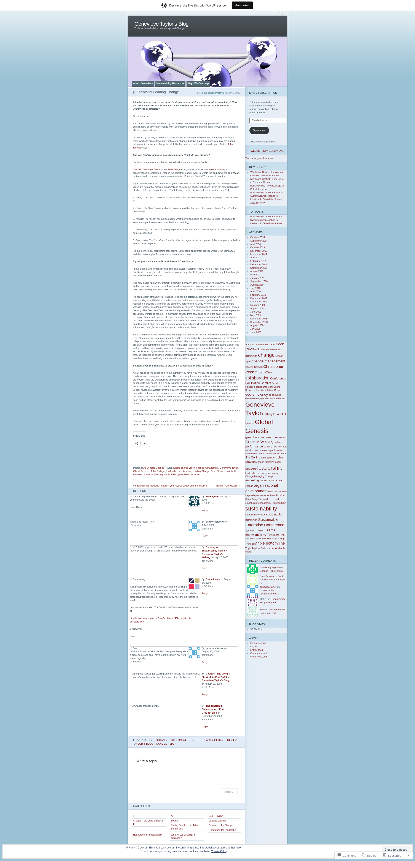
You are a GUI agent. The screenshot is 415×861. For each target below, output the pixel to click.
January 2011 (257, 278)
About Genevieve (143, 83)
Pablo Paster (275, 491)
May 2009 (255, 315)
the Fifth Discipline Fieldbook (179, 474)
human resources (267, 453)
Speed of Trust (269, 499)
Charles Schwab (254, 367)
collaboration (257, 378)
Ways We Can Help (198, 83)
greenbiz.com (254, 437)
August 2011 (256, 271)
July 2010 (255, 288)
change (266, 355)
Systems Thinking (153, 474)
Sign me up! (259, 130)
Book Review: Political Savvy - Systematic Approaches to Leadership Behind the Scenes (266, 219)
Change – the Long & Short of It (148, 822)
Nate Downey (267, 576)
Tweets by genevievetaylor (259, 158)
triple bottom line (270, 543)
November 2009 (258, 301)
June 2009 (255, 311)
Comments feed (258, 653)
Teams (270, 530)
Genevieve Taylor (229, 467)
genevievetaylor (268, 587)
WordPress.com (258, 656)
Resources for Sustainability (148, 834)
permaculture (262, 495)
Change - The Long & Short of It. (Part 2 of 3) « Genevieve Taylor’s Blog (216, 677)
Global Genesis (141, 471)
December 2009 (258, 298)
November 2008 (258, 318)
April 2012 (255, 257)
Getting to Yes (271, 414)
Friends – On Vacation (226, 485)
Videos (264, 548)
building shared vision (183, 467)
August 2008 (256, 325)
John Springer (158, 471)
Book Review (216, 816)
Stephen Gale (279, 503)
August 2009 (256, 308)
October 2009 (257, 305)
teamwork (252, 534)
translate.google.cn (270, 567)
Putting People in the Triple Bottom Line (185, 827)
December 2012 (258, 251)
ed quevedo (275, 394)
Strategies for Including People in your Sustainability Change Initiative (171, 485)
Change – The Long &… (272, 571)
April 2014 (255, 244)
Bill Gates (270, 344)
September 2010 (259, 281)
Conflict (266, 383)
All (144, 467)
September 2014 (259, 240)
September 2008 (259, 322)
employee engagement (257, 398)
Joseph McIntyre (265, 462)
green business (275, 437)
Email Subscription (263, 92)
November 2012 (258, 254)
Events (174, 820)
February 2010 (258, 295)
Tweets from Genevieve (266, 150)
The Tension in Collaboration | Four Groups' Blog (213, 709)
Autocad (249, 344)
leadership (270, 468)
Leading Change (155, 467)
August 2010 (256, 284)
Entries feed (256, 650)
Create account (258, 643)
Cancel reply (166, 743)
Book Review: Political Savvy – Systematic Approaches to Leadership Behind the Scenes (266, 196)
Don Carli (268, 386)
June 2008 (255, 332)
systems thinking (216, 169)
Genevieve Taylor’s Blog (161, 24)
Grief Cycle (271, 442)
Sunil (262, 609)
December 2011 (258, 264)
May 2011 (255, 274)
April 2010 (255, 291)
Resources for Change (221, 825)
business (251, 355)
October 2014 (257, 237)
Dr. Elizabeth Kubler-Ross (266, 390)
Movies (263, 480)
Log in (253, 646)
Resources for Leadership (222, 830)
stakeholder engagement (258, 503)
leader (278, 462)
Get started (242, 5)
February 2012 (258, 261)
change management (207, 467)
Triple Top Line (253, 548)
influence (281, 453)
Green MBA (254, 442)
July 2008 (255, 328)
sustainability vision (255, 514)
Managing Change (263, 476)
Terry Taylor (267, 534)
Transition (250, 543)
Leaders (251, 468)
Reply (205, 510)
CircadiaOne (263, 372)
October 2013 (257, 247)
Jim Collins (252, 457)
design (258, 386)
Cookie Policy (219, 851)
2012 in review (257, 202)
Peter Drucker (277, 495)
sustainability (261, 509)
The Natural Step (275, 538)
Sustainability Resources (170, 83)
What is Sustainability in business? (183, 836)
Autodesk (260, 344)
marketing (252, 480)
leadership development (178, 471)
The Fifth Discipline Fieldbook (148, 169)
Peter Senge (174, 169)
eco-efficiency (256, 394)
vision (198, 474)
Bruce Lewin (213, 579)
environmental (277, 398)
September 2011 (258, 268)
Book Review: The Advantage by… (272, 579)
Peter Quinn (212, 496)
